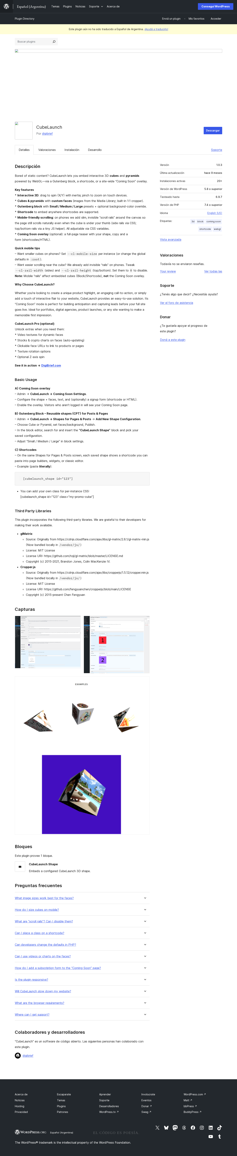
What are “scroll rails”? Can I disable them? (44, 921)
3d (192, 221)
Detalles (24, 150)
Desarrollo (95, 150)
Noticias (20, 1100)
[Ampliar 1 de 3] (76, 621)
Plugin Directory (24, 18)
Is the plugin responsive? (31, 979)
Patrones (62, 1111)
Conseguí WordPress (215, 6)
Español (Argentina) (61, 1132)
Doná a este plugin (172, 340)
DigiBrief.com (51, 365)
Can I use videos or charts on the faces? (43, 956)
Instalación (71, 150)
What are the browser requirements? (39, 1003)
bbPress (190, 1106)
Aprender (105, 1094)
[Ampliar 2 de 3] (144, 621)
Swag (146, 1111)
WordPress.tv (109, 1111)
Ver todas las (213, 271)
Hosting (19, 1106)
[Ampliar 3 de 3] (144, 681)
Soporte (216, 150)
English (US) (214, 213)
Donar (146, 1106)
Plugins (61, 1106)
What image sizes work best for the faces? (44, 898)
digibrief (47, 133)
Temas (61, 1100)
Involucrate (148, 1094)
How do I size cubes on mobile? (37, 910)
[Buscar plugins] (54, 41)
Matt (188, 1100)
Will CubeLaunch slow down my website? (43, 991)
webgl (217, 229)
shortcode (205, 229)
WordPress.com (195, 1094)
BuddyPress (193, 1111)
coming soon (213, 221)
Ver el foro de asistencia (176, 303)
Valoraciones (47, 150)
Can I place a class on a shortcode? (39, 933)
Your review (168, 271)
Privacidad (21, 1111)
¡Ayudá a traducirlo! (156, 29)
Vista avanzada (170, 239)
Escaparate (64, 1094)
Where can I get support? (32, 1014)
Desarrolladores (109, 1106)
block (200, 221)
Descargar (213, 130)
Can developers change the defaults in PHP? (45, 944)
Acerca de (21, 1094)
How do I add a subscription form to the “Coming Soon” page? (58, 968)
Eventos (146, 1100)
